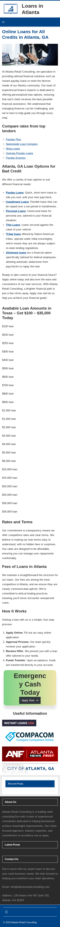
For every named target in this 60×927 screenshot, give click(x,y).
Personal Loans (16, 211)
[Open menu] (3, 22)
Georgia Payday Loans (19, 153)
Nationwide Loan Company (22, 144)
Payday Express (16, 157)
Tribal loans (13, 234)
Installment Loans (17, 201)
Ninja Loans (13, 148)
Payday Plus (13, 139)
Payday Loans (15, 192)
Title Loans (13, 224)
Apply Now (28, 700)
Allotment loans (16, 252)
